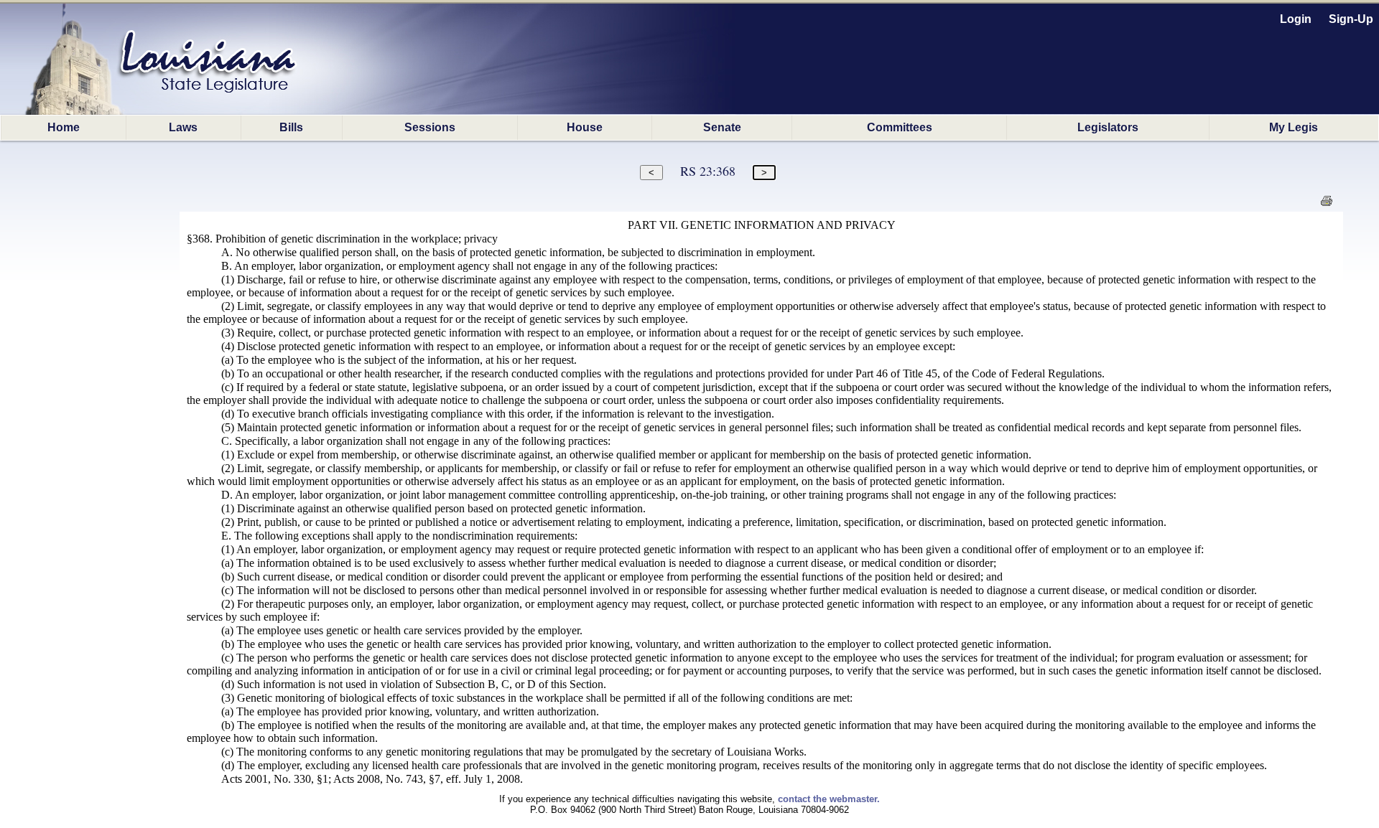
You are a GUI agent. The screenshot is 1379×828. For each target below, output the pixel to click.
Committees (899, 127)
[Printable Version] (1326, 205)
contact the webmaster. (829, 799)
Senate (722, 127)
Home (63, 127)
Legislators (1107, 127)
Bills (291, 127)
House (585, 127)
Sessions (429, 127)
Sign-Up (1351, 19)
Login (1295, 19)
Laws (183, 127)
